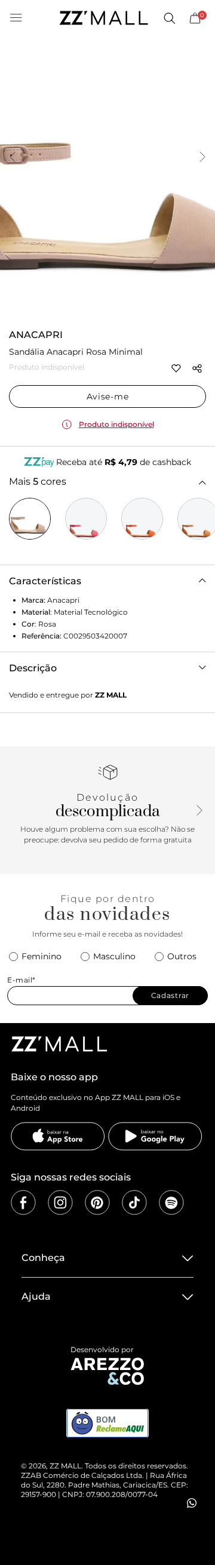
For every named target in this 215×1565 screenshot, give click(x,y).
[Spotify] (171, 1202)
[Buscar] (169, 17)
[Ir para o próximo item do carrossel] (202, 158)
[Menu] (16, 18)
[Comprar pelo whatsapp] (191, 1503)
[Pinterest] (97, 1202)
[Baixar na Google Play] (155, 1136)
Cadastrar (170, 995)
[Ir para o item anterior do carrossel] (12, 158)
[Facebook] (23, 1202)
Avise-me (108, 396)
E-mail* (21, 980)
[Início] (103, 18)
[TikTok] (134, 1202)
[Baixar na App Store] (58, 1136)
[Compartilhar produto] (197, 368)
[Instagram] (60, 1202)
